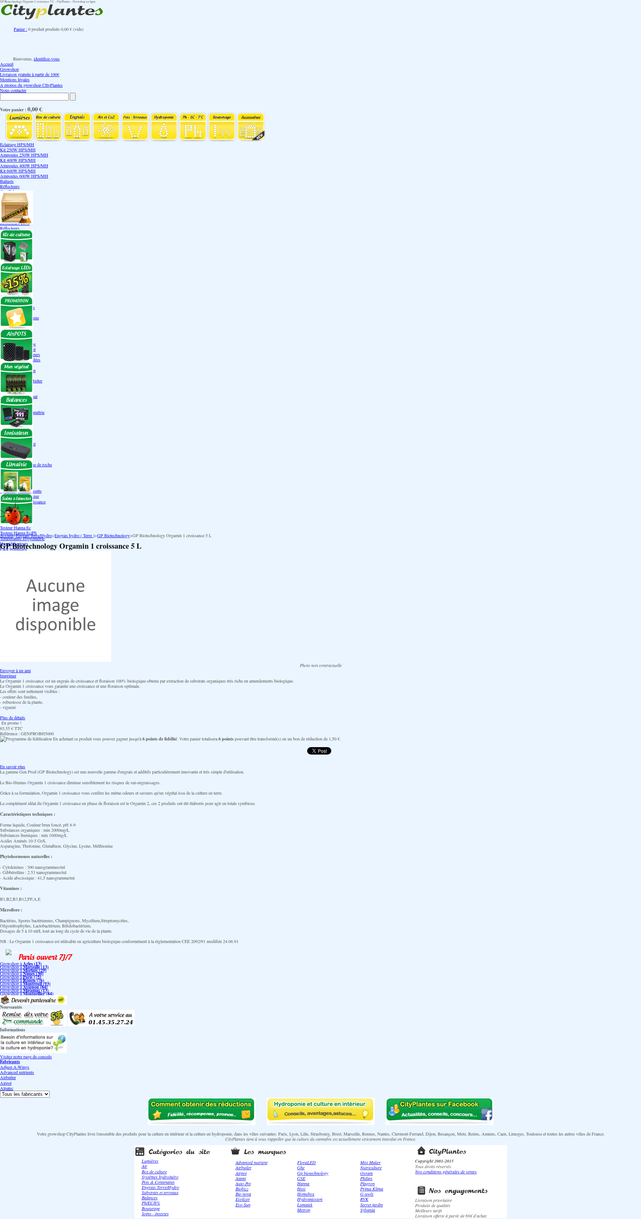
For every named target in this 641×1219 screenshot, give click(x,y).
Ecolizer (243, 1199)
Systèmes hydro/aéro (160, 1177)
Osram (366, 1173)
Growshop (9, 69)
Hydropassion (309, 1199)
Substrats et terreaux (160, 1192)
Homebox (305, 1194)
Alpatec (6, 1088)
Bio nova (243, 1194)
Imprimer (8, 675)
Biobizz (242, 1189)
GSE (301, 1178)
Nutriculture (371, 1167)
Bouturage (151, 1208)
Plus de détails (12, 717)
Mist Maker (370, 1162)
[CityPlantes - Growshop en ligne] (59, 19)
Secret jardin (371, 1205)
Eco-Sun (243, 1205)
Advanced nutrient (251, 1162)
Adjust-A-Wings (14, 1067)
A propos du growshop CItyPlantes (31, 85)
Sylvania (367, 1210)
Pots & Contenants (158, 1182)
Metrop (303, 1210)
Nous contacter (13, 90)
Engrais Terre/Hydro (34, 535)
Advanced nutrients (17, 1072)
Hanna (303, 1183)
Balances (150, 1197)
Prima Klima (371, 1189)
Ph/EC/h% (151, 1203)
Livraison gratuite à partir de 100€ (29, 74)
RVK (364, 1199)
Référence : (10, 733)
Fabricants (10, 1061)
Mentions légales (15, 79)
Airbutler (8, 1077)
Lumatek (304, 1205)
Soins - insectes (155, 1213)
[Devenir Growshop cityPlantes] (33, 1003)
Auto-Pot (243, 1183)
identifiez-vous (47, 59)
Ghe (301, 1167)
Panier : (20, 29)
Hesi (301, 1189)
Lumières (150, 1161)
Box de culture (154, 1171)
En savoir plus (12, 766)
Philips (366, 1178)
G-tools (367, 1194)
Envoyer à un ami (15, 670)
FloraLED (306, 1162)
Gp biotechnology (312, 1173)
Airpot (5, 1083)
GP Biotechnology (113, 535)
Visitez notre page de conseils (26, 1056)
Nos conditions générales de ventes (446, 1171)
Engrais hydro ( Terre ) (75, 535)
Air (144, 1166)
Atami (241, 1178)
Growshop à (21, 963)
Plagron (367, 1183)
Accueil (6, 64)
